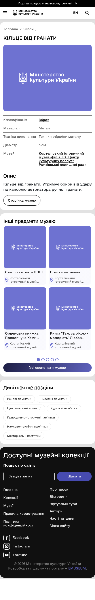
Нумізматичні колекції (24, 408)
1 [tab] (38, 359)
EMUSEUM (77, 568)
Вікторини (59, 496)
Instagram (21, 546)
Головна (10, 490)
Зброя (44, 120)
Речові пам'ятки (19, 398)
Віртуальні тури (63, 504)
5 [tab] (57, 359)
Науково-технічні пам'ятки (27, 426)
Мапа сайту (60, 526)
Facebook (21, 537)
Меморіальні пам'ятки (23, 435)
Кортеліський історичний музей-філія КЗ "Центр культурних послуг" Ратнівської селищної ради (63, 159)
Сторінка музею (22, 200)
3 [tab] (47, 359)
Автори (56, 511)
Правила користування (23, 513)
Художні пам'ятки (64, 408)
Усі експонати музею (47, 367)
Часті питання (62, 518)
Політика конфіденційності (18, 523)
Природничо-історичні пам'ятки (31, 417)
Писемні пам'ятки (53, 398)
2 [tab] (43, 359)
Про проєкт (60, 489)
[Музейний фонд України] (28, 13)
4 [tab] (52, 359)
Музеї (8, 505)
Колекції (10, 498)
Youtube (20, 555)
